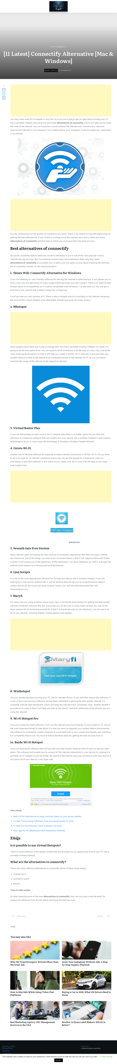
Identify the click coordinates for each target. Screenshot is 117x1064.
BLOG (47, 70)
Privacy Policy (7, 1048)
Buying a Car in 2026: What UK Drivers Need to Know (86, 985)
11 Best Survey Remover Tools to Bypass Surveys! (37, 825)
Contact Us (6, 1053)
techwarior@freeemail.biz (91, 1048)
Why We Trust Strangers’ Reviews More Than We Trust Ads (35, 954)
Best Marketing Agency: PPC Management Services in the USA (35, 1015)
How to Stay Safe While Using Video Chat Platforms (35, 985)
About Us (5, 1051)
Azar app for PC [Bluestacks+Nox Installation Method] (39, 830)
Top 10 (54, 70)
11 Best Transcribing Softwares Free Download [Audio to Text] (43, 821)
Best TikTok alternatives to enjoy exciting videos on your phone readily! (47, 816)
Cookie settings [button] (106, 1057)
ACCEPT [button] (58, 1060)
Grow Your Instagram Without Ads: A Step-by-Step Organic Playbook (86, 954)
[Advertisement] (60, 100)
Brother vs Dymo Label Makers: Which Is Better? (86, 1015)
